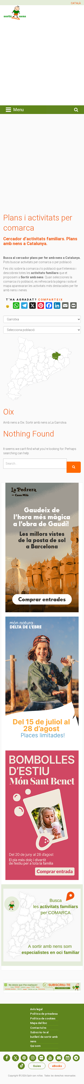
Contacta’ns (38, 1027)
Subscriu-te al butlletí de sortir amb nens (44, 1037)
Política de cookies (42, 1018)
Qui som (35, 1046)
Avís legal (36, 1009)
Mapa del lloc (38, 1023)
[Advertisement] (42, 62)
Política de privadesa (44, 1013)
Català (76, 3)
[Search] (74, 467)
